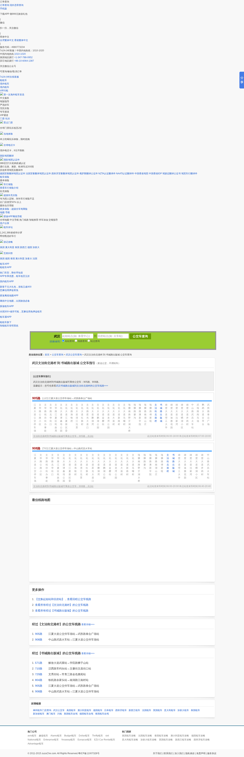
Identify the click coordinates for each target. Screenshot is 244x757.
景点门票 (8, 122)
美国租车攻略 (129, 735)
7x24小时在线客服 (9, 77)
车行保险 (8, 184)
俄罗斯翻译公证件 (88, 173)
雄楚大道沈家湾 (177, 414)
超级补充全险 (10, 195)
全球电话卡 (9, 145)
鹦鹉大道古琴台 (203, 414)
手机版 (3, 8)
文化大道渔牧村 (75, 465)
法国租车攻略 (145, 735)
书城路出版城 (161, 412)
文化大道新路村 (119, 414)
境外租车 (4, 83)
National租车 (34, 739)
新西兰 (23, 247)
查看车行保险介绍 (9, 187)
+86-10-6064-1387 (24, 60)
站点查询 (95, 341)
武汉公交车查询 (74, 354)
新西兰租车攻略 (183, 739)
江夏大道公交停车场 (35, 417)
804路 (38, 679)
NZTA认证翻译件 (107, 173)
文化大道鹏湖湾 (93, 414)
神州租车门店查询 (42, 710)
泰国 (17, 247)
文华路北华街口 (51, 414)
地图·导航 (5, 212)
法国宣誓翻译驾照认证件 (38, 173)
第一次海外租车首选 (14, 94)
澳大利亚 (9, 247)
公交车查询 (57, 354)
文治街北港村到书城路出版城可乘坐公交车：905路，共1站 (63, 436)
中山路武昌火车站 (192, 416)
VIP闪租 (4, 90)
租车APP (4, 264)
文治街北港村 (156, 412)
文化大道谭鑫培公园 (61, 417)
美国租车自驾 (71, 713)
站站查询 (69, 341)
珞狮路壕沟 (135, 411)
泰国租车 (195, 710)
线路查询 (82, 341)
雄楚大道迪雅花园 (171, 416)
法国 (35, 258)
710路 (38, 668)
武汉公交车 (59, 710)
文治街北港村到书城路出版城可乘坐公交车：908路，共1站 (63, 486)
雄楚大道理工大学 (166, 416)
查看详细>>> (88, 624)
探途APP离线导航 (13, 216)
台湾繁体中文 (7, 40)
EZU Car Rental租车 (104, 739)
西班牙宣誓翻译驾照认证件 (65, 173)
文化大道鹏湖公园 (98, 416)
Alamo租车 (56, 735)
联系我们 (168, 753)
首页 (47, 354)
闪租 (59, 713)
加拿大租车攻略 (148, 739)
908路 (38, 639)
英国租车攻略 (166, 739)
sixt (107, 735)
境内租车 (4, 87)
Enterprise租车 (51, 739)
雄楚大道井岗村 (187, 414)
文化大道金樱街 (103, 414)
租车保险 (4, 177)
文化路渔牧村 (72, 412)
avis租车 (32, 735)
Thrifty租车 (97, 735)
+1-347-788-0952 (23, 57)
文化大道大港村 (113, 414)
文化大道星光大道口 (93, 468)
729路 (38, 674)
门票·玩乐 (5, 118)
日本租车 (108, 710)
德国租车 (97, 710)
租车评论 (8, 227)
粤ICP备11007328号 (89, 753)
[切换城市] (55, 341)
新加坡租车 (38, 713)
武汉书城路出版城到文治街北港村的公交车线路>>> (82, 385)
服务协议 (211, 753)
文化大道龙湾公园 (108, 416)
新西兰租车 (134, 710)
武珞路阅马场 (198, 412)
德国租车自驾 (86, 713)
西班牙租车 (121, 710)
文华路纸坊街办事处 (45, 417)
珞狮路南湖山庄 (145, 414)
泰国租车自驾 (102, 713)
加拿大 (36, 247)
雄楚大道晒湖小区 (182, 416)
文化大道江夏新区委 (66, 417)
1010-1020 (20, 54)
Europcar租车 (85, 739)
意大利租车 (170, 710)
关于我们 (157, 753)
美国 (2, 247)
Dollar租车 (84, 735)
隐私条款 (190, 753)
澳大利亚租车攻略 (180, 735)
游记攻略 (8, 242)
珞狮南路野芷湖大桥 (129, 417)
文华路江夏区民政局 (56, 417)
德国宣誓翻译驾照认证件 (12, 173)
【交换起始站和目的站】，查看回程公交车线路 (63, 599)
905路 (38, 633)
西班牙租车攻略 (202, 739)
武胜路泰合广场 (208, 414)
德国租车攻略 (198, 735)
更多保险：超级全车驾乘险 (13, 209)
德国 (29, 247)
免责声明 (200, 753)
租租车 (3, 80)
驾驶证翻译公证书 (171, 173)
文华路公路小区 (40, 414)
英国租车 (157, 710)
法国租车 (146, 710)
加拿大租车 (183, 710)
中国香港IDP (155, 173)
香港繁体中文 (21, 40)
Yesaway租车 (68, 739)
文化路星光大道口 (87, 416)
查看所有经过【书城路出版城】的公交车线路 (61, 610)
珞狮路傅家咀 (150, 412)
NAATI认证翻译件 (125, 173)
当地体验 (8, 134)
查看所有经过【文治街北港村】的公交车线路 (61, 604)
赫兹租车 (43, 735)
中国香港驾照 (141, 173)
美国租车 (71, 710)
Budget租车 (70, 735)
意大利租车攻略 (130, 739)
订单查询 (4, 5)
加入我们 (179, 753)
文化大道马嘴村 (124, 414)
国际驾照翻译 (7, 155)
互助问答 (8, 253)
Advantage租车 (35, 743)
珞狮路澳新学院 (140, 414)
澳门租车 (50, 713)
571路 (38, 662)
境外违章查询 (16, 5)
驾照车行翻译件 (189, 173)
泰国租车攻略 (161, 735)
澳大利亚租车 (84, 710)
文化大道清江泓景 (77, 416)
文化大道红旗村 (82, 414)
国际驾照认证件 (12, 159)
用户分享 (4, 223)
